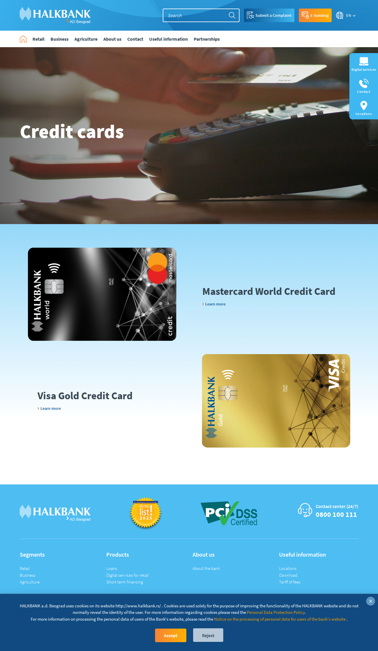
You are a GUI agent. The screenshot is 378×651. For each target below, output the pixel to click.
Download (288, 575)
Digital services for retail (127, 575)
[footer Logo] (55, 512)
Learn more (215, 304)
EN (348, 15)
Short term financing (124, 582)
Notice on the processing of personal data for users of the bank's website (279, 619)
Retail (25, 568)
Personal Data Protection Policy (275, 612)
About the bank (206, 568)
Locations (287, 568)
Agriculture (30, 582)
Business (27, 575)
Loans (111, 568)
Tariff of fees (289, 582)
